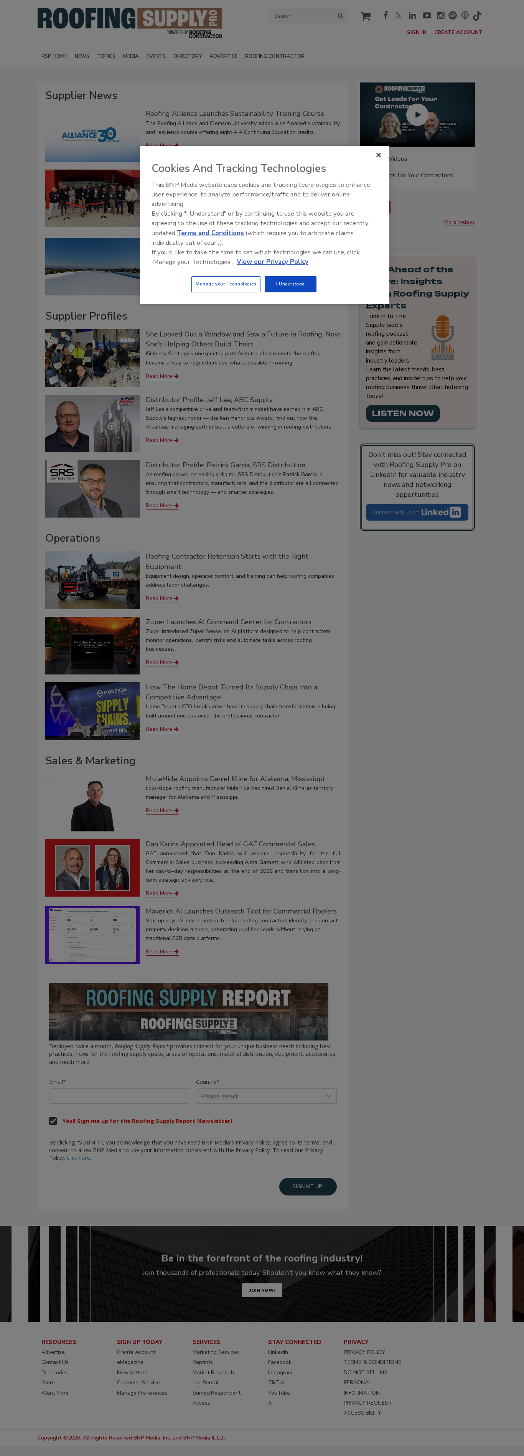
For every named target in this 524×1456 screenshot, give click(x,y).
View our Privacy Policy (272, 261)
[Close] (378, 155)
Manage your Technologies (226, 284)
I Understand (290, 284)
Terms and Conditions (210, 233)
